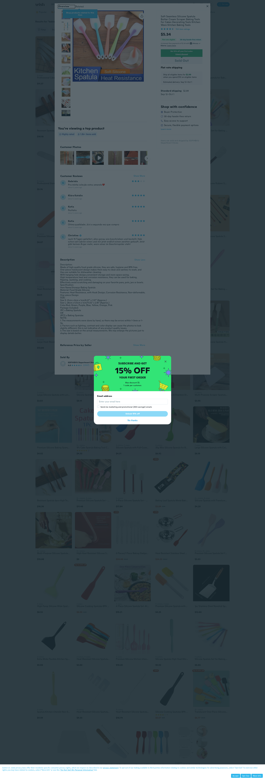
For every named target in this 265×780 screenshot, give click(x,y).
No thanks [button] (132, 420)
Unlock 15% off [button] (132, 413)
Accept (236, 775)
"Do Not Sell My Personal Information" (77, 770)
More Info (257, 775)
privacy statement (111, 767)
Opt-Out (245, 775)
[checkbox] (98, 407)
